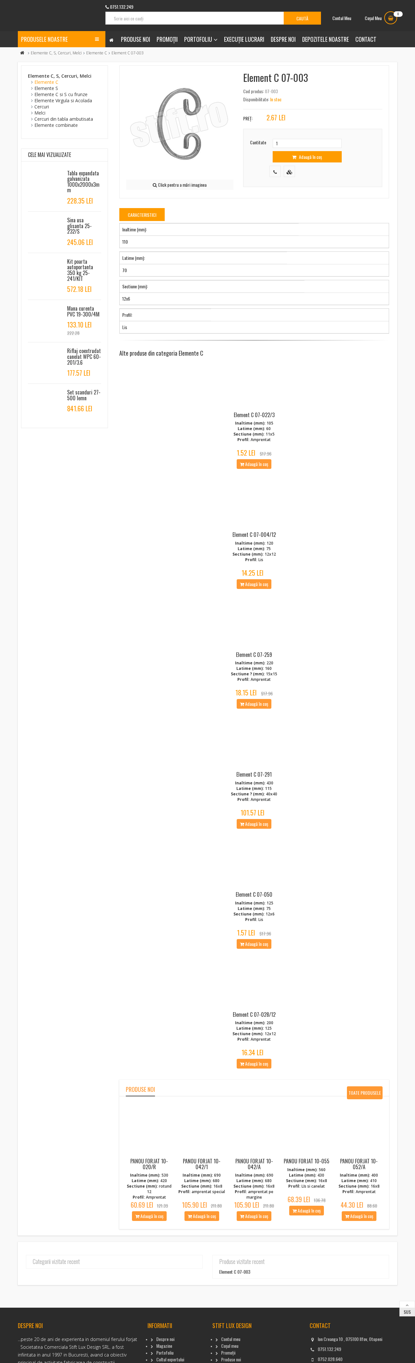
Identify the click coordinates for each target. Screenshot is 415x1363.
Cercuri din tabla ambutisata (63, 119)
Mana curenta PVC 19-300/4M (83, 311)
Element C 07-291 (254, 774)
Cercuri (41, 107)
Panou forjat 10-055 (306, 1161)
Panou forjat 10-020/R (149, 1164)
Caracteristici (142, 214)
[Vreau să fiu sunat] (275, 171)
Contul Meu (341, 18)
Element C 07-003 (234, 1271)
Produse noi (135, 39)
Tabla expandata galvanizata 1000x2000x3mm (83, 181)
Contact (365, 39)
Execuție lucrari (244, 39)
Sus (407, 1311)
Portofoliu (198, 39)
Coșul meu (229, 1345)
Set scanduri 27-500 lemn (84, 395)
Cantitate (258, 142)
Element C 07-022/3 (254, 415)
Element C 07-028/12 (254, 1014)
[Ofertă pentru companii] (289, 171)
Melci (39, 113)
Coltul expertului (170, 1359)
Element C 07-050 (254, 894)
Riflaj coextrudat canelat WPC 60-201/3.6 (84, 356)
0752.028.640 (330, 1359)
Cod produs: (253, 91)
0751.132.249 (329, 1349)
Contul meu (230, 1338)
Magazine (164, 1345)
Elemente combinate (56, 125)
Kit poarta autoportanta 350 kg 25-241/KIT (80, 270)
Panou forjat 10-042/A (254, 1164)
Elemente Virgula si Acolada (63, 100)
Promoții (167, 39)
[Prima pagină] (22, 53)
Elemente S (46, 88)
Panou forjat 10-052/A (359, 1164)
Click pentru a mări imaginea (182, 184)
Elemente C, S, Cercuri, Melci (56, 53)
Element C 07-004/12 (254, 534)
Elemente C (96, 53)
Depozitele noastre (325, 39)
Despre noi (283, 39)
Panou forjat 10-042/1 (201, 1164)
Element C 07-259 (254, 655)
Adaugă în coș (310, 156)
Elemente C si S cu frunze (61, 94)
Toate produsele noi (365, 1094)
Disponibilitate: (256, 99)
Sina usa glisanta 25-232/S (79, 225)
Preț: (248, 118)
